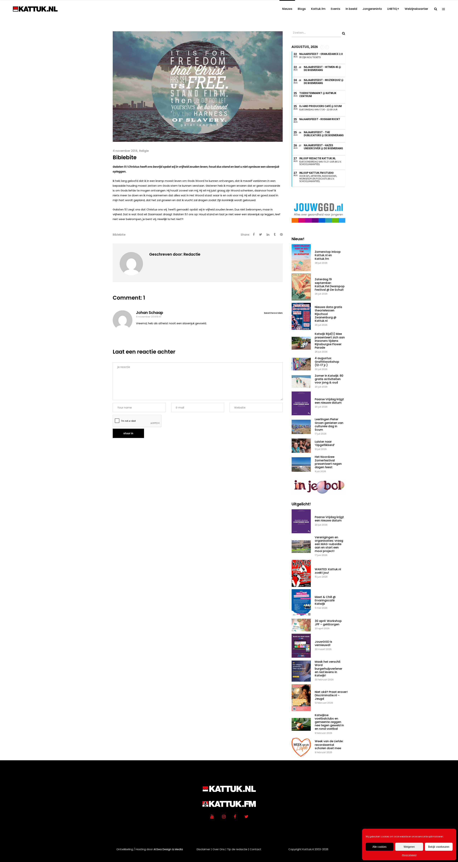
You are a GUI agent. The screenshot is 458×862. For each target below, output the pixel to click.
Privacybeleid (409, 855)
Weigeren (409, 846)
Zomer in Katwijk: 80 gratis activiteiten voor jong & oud (329, 379)
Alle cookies (379, 846)
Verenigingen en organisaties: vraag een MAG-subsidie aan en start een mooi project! (329, 544)
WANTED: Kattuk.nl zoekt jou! (328, 571)
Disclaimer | (204, 849)
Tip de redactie (237, 849)
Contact (255, 849)
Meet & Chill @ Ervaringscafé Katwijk (325, 600)
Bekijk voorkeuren (438, 846)
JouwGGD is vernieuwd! (323, 643)
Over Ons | (219, 849)
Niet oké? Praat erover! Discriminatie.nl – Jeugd (331, 695)
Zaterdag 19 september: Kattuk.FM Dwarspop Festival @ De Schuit (330, 284)
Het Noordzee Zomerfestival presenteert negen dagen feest (328, 462)
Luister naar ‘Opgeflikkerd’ (325, 443)
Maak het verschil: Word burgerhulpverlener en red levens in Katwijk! (328, 669)
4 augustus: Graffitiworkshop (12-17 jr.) (327, 361)
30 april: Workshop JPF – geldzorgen (328, 622)
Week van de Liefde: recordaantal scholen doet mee (329, 744)
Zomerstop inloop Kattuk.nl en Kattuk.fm (328, 255)
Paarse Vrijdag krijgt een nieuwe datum (329, 401)
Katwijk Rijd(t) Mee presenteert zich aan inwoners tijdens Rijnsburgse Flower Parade (330, 341)
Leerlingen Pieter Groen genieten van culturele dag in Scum (329, 424)
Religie (144, 151)
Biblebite (119, 235)
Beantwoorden (273, 313)
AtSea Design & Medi (167, 849)
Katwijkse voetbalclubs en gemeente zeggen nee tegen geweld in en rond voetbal (329, 722)
